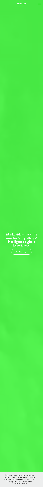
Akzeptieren (16, 483)
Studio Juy (21, 3)
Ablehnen (25, 483)
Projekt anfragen (21, 252)
